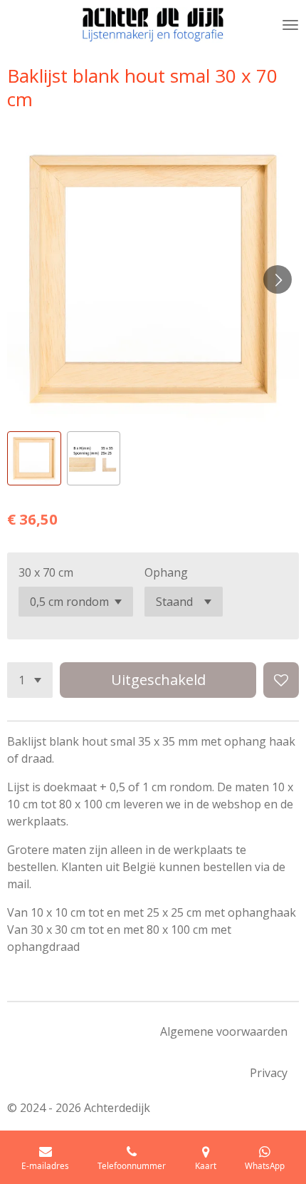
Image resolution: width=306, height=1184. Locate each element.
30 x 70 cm (46, 572)
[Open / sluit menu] (290, 25)
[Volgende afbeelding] (277, 279)
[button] (34, 458)
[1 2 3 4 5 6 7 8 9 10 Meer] (30, 680)
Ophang (166, 572)
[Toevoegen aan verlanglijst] (281, 680)
